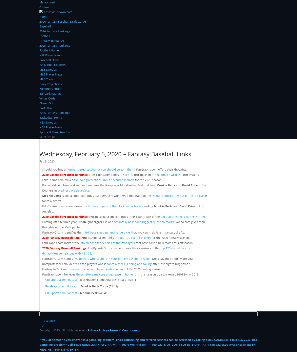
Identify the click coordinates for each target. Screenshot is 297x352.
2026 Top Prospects (52, 65)
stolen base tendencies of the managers (108, 243)
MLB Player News (51, 74)
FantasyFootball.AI (51, 41)
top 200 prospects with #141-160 (183, 217)
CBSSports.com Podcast (61, 280)
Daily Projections (50, 84)
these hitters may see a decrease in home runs (108, 274)
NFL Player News (50, 55)
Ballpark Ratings (50, 93)
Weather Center (50, 89)
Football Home (49, 50)
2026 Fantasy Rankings (54, 31)
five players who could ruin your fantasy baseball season (112, 259)
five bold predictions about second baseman (104, 180)
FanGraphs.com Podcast (61, 286)
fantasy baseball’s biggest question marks (145, 222)
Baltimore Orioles (169, 175)
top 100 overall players (135, 238)
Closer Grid (47, 103)
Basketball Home (50, 117)
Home (43, 17)
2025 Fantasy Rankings (54, 45)
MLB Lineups (48, 69)
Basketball (46, 108)
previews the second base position (91, 269)
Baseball (45, 26)
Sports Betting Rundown (55, 132)
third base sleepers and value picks (106, 232)
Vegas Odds (47, 98)
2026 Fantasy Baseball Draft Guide (62, 21)
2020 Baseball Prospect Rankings (65, 175)
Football (44, 36)
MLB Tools (46, 79)
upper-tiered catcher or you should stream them (101, 169)
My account (47, 2)
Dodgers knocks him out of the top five (178, 196)
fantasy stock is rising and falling (129, 264)
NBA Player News (51, 127)
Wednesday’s (73, 190)
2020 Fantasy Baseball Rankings (64, 238)
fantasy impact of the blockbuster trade (114, 206)
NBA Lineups (48, 122)
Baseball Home (49, 60)
